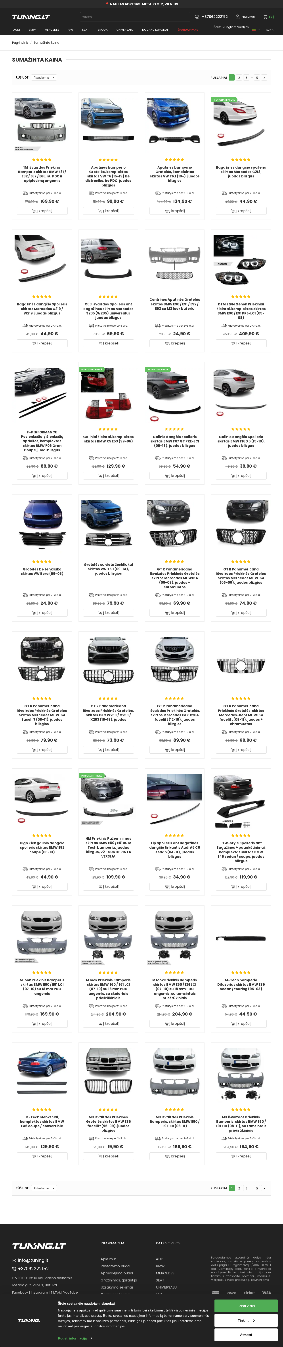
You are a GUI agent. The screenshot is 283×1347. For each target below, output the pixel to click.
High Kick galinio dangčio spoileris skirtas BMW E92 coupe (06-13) (42, 847)
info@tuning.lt (33, 1260)
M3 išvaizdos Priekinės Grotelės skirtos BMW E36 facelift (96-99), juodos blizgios (108, 1124)
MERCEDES (52, 30)
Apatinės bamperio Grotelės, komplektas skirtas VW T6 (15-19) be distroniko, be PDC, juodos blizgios (108, 176)
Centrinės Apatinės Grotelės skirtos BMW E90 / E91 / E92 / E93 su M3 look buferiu (174, 304)
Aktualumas (44, 77)
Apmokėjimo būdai (117, 1273)
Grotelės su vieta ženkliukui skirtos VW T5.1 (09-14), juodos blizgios (108, 569)
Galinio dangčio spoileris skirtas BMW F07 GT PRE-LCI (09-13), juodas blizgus (174, 441)
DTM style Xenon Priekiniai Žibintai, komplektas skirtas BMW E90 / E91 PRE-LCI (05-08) (241, 311)
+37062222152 (215, 17)
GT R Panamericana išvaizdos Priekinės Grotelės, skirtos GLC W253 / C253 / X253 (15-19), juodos (108, 713)
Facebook (20, 1292)
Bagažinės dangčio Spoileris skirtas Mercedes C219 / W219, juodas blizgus (42, 309)
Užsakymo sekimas (117, 1287)
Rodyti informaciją (72, 1338)
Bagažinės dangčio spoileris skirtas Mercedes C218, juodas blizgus (241, 172)
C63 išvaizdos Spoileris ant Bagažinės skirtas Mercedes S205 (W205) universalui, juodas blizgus (108, 311)
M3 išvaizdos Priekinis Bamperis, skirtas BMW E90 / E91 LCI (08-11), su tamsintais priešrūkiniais (241, 1124)
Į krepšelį (44, 210)
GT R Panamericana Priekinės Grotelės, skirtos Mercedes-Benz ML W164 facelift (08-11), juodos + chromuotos (241, 715)
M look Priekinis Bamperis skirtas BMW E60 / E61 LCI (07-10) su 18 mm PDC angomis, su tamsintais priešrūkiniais (174, 989)
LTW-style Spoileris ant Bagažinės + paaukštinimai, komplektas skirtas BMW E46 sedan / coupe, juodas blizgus (241, 852)
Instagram (39, 1292)
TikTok (56, 1292)
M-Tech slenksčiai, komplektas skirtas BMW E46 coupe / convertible (42, 1122)
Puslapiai (218, 77)
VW (70, 30)
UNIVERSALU (125, 30)
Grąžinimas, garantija (119, 1280)
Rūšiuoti (22, 77)
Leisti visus (246, 1306)
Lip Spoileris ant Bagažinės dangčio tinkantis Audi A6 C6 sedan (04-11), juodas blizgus (174, 850)
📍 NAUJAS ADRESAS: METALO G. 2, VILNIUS (141, 4)
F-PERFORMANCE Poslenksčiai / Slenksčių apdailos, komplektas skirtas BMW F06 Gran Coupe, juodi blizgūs (42, 441)
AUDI (16, 30)
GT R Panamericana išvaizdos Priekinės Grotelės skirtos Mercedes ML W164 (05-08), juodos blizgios (241, 576)
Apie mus (109, 1259)
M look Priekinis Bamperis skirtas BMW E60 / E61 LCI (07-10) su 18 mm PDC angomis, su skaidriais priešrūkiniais (108, 989)
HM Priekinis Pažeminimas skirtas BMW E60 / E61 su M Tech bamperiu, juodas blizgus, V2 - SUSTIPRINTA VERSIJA (108, 847)
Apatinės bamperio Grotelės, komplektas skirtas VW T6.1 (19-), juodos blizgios (175, 174)
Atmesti (246, 1335)
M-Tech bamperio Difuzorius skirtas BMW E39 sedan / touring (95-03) (241, 984)
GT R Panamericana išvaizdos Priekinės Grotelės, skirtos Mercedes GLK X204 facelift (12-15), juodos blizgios (174, 715)
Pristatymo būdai (115, 1266)
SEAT (85, 30)
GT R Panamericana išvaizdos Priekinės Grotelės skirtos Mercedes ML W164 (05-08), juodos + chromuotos (175, 578)
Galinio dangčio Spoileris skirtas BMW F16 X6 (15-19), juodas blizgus (241, 441)
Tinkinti (243, 1320)
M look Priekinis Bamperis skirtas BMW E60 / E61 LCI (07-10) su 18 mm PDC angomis (42, 987)
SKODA (103, 30)
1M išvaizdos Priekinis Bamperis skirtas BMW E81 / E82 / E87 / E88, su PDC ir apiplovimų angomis (42, 174)
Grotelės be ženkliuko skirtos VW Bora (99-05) (42, 571)
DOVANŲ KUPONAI (155, 30)
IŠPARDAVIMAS (187, 30)
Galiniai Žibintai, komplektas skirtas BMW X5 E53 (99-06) (108, 439)
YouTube (70, 1292)
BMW (32, 30)
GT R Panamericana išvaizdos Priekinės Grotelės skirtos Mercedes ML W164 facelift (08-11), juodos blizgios (42, 715)
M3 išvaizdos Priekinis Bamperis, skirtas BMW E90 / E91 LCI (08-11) (175, 1122)
